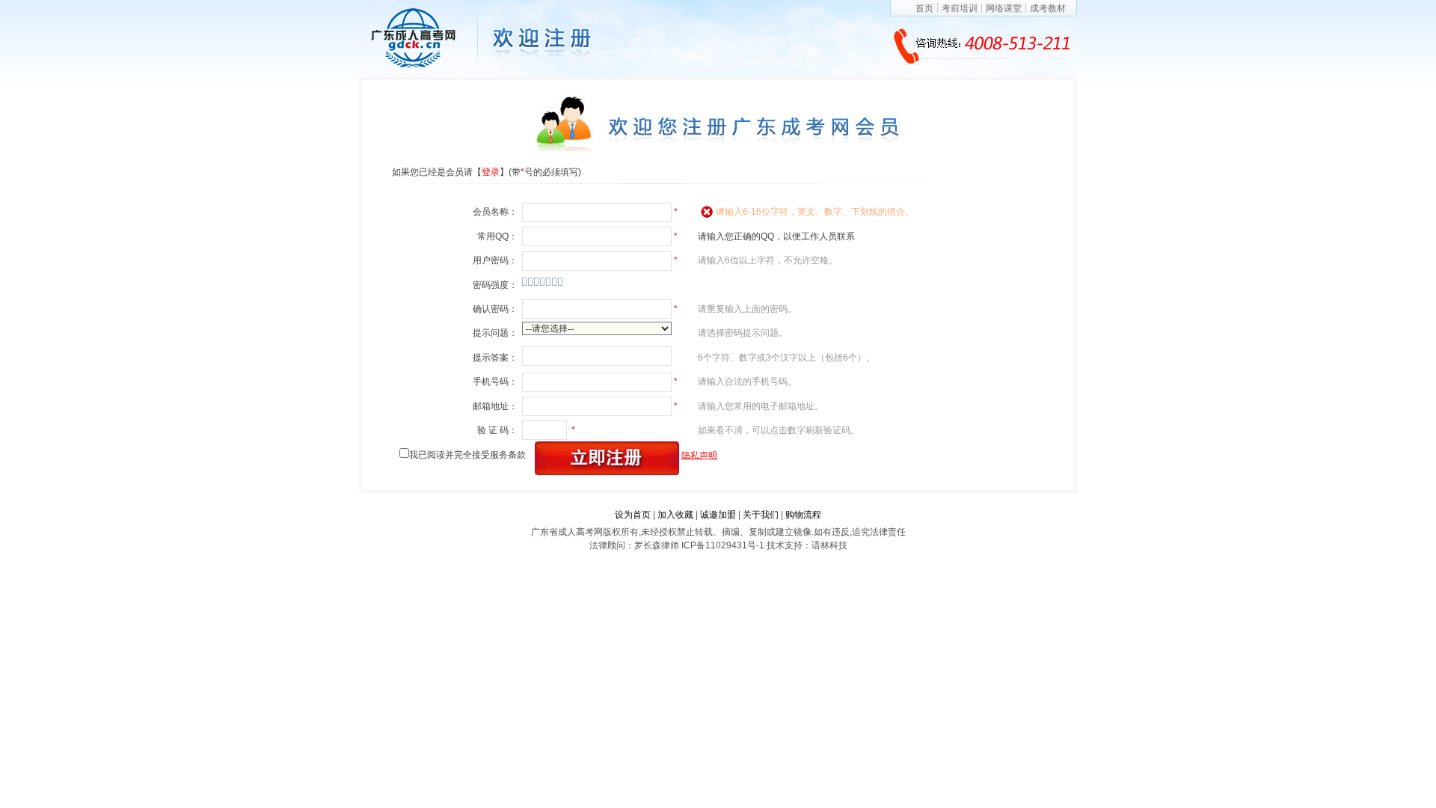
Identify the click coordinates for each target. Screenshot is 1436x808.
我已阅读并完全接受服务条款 (467, 455)
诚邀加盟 (718, 514)
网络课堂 (1004, 8)
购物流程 (803, 514)
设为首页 (633, 514)
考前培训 (960, 8)
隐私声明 (699, 455)
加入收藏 (675, 514)
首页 (924, 8)
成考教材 (1048, 8)
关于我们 (761, 514)
